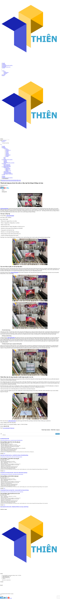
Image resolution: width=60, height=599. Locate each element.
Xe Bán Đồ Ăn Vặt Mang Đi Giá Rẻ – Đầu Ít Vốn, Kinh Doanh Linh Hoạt (13, 472)
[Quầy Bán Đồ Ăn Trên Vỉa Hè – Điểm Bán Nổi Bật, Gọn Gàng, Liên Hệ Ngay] (11, 491)
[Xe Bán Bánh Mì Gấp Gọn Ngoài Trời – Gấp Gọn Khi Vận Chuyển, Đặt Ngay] (11, 474)
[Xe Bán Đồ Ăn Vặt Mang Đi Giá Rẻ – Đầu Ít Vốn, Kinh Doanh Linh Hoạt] (11, 456)
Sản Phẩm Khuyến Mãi (4, 438)
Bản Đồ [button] (1, 585)
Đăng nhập (3, 74)
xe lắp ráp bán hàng (10, 215)
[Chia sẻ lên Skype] (7, 188)
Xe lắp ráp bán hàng (4, 208)
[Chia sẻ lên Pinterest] (4, 188)
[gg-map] (5, 598)
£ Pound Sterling (6, 72)
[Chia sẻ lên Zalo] (8, 188)
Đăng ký (3, 75)
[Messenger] (1, 598)
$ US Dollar (5, 73)
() (3, 141)
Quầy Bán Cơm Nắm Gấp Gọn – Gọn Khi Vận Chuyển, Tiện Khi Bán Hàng (14, 455)
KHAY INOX (4, 66)
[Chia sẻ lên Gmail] (6, 188)
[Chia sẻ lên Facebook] (0, 188)
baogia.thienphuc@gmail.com (8, 428)
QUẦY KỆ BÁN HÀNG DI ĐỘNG (7, 65)
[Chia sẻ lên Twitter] (2, 188)
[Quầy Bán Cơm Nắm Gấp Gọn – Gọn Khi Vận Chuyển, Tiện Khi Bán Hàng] (11, 440)
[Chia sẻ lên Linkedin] (3, 188)
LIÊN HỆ (3, 67)
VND (3, 70)
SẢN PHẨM (4, 64)
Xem (4, 453)
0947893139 (4, 140)
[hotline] (8, 598)
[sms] (7, 598)
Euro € (5, 71)
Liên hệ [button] (1, 573)
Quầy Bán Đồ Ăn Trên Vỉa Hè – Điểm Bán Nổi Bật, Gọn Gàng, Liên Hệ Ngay (14, 506)
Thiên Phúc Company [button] (3, 509)
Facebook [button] (1, 581)
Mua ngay (2, 453)
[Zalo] (3, 598)
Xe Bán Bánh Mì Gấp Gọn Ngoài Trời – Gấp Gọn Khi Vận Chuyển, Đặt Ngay (14, 490)
